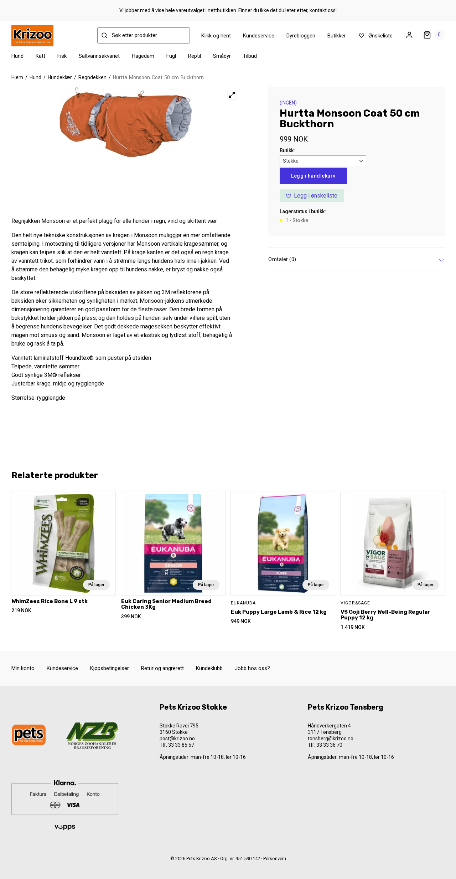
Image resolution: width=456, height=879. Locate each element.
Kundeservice (258, 35)
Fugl (171, 56)
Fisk (62, 56)
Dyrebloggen (300, 35)
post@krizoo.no (177, 738)
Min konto (23, 668)
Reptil (194, 56)
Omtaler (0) (282, 259)
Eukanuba (243, 603)
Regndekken (92, 77)
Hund (17, 56)
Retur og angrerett (162, 668)
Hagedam (143, 56)
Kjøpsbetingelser (109, 668)
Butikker (336, 35)
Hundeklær (60, 77)
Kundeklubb (209, 668)
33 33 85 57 (181, 745)
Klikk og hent (216, 35)
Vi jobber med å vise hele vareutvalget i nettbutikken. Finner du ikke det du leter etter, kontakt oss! (228, 10)
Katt (40, 56)
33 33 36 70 (329, 745)
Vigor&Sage (355, 603)
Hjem (17, 77)
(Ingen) (288, 103)
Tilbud (250, 56)
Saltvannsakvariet (99, 56)
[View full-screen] (232, 95)
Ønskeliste (380, 35)
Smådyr (222, 56)
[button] (312, 195)
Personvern (274, 858)
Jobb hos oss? (252, 668)
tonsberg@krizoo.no (330, 738)
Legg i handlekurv (313, 176)
